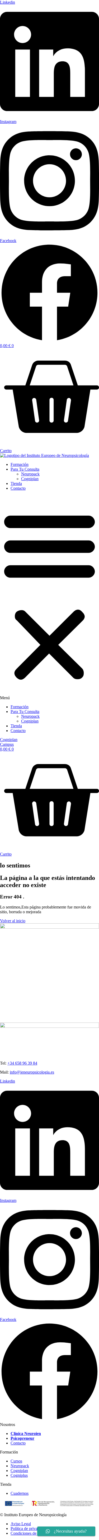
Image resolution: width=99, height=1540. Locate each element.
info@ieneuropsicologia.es (32, 1072)
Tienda (16, 483)
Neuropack (30, 474)
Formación (20, 464)
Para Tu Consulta (25, 469)
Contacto (18, 488)
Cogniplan (30, 478)
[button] (49, 597)
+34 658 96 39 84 (22, 1063)
